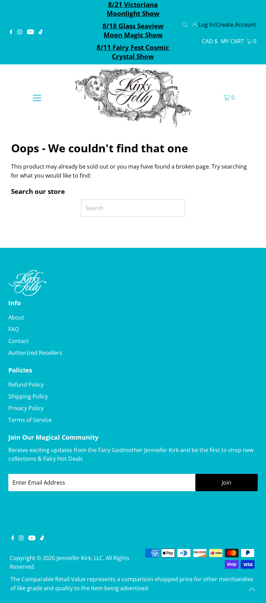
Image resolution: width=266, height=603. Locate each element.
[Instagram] (20, 32)
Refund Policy (26, 384)
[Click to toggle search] (185, 24)
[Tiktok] (40, 32)
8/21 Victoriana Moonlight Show (133, 9)
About (16, 317)
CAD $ (210, 41)
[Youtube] (30, 32)
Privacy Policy (26, 408)
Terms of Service (30, 420)
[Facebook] (11, 32)
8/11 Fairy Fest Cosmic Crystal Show (133, 52)
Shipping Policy (28, 396)
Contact (18, 341)
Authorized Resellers (35, 353)
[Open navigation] (37, 97)
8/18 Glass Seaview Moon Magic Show (133, 30)
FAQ (13, 329)
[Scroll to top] (252, 589)
